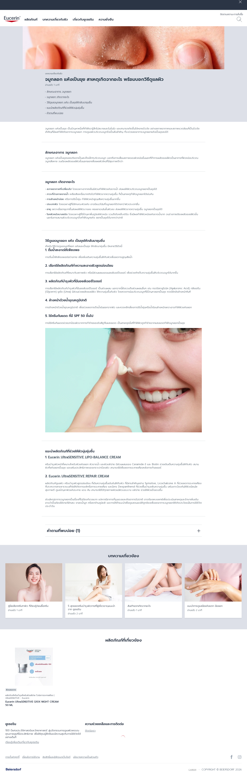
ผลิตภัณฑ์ (31, 19)
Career (192, 769)
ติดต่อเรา (90, 731)
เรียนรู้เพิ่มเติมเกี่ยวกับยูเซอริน (22, 742)
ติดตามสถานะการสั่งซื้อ (231, 14)
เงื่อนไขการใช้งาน (31, 757)
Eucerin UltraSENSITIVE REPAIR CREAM (79, 476)
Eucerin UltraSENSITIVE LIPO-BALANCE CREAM (84, 457)
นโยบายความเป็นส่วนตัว (85, 757)
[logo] (12, 19)
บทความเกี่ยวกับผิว (55, 19)
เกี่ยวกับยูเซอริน (83, 19)
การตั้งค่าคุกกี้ (12, 757)
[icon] (232, 757)
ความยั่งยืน (106, 19)
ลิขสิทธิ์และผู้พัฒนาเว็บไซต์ (56, 757)
